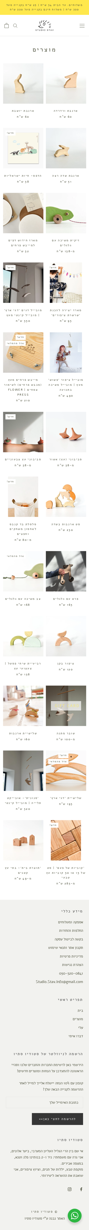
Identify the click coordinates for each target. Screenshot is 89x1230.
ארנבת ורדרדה (66, 111)
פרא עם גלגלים (66, 599)
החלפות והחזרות (71, 930)
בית (80, 1010)
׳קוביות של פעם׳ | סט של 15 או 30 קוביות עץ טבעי (66, 873)
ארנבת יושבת (23, 111)
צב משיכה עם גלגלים (23, 599)
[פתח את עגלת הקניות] (6, 25)
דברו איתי (75, 1036)
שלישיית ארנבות (23, 733)
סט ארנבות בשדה (66, 524)
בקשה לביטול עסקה (69, 939)
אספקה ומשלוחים (70, 922)
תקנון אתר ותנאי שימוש (65, 947)
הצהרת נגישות (72, 964)
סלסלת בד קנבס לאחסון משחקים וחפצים (23, 529)
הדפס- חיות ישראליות (23, 176)
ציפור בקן (66, 663)
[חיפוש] (15, 25)
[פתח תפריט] (82, 25)
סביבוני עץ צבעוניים (23, 459)
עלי (80, 1027)
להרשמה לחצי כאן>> (57, 1119)
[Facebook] (81, 1189)
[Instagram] (69, 1189)
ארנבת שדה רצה (65, 176)
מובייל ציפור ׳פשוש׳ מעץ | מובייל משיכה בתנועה (66, 385)
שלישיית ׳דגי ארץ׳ (66, 798)
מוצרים (78, 1018)
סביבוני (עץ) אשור (65, 459)
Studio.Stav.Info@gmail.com (59, 981)
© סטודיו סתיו (44, 1211)
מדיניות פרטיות (71, 956)
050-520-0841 (71, 973)
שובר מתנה (66, 733)
